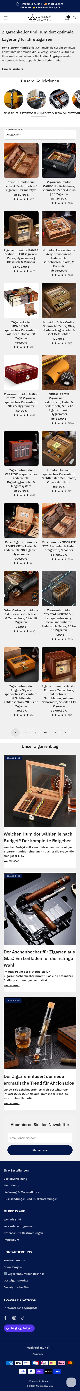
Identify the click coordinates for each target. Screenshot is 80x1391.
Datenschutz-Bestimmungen (23, 1233)
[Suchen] (74, 18)
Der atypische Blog (16, 1287)
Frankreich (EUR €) (37, 1347)
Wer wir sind (12, 1219)
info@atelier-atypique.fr (20, 1308)
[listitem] (40, 6)
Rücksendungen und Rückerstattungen (31, 1199)
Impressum (11, 1239)
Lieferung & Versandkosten (22, 1192)
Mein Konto (11, 1185)
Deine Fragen (13, 1267)
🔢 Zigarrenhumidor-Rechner (24, 1274)
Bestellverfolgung (15, 1178)
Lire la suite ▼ (13, 69)
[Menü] (6, 18)
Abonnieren (40, 1150)
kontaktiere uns (15, 1260)
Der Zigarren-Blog (16, 1280)
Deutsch (38, 1354)
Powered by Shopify (40, 1381)
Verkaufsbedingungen (19, 1226)
